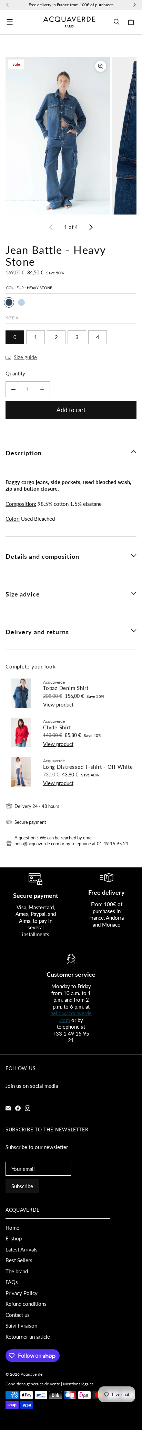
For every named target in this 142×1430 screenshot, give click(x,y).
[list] (71, 136)
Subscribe (22, 1186)
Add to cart (71, 409)
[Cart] (132, 21)
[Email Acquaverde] (8, 1108)
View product (58, 704)
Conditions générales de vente (33, 1383)
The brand (17, 1271)
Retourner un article (28, 1336)
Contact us (18, 1315)
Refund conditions (26, 1304)
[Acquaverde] (69, 22)
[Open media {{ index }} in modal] (58, 135)
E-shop (14, 1238)
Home (12, 1227)
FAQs (12, 1282)
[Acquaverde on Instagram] (27, 1108)
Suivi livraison (21, 1325)
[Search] (116, 21)
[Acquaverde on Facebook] (18, 1108)
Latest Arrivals (22, 1249)
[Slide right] (90, 227)
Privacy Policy (22, 1293)
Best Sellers (19, 1260)
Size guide (25, 357)
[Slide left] (51, 227)
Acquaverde (31, 1374)
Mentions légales (78, 1383)
